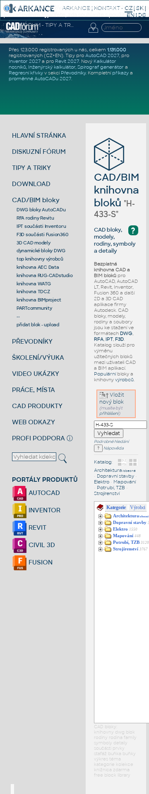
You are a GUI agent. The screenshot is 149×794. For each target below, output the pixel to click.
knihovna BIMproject (39, 300)
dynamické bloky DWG (41, 251)
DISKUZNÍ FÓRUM (39, 151)
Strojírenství (107, 493)
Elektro (101, 482)
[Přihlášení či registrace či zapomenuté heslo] (93, 33)
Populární (105, 374)
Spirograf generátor (100, 67)
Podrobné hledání (111, 441)
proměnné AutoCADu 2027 (40, 78)
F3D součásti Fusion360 (42, 234)
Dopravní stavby (115, 476)
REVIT (36, 527)
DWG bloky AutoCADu (41, 210)
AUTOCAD (43, 493)
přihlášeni (108, 413)
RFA (98, 339)
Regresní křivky (26, 73)
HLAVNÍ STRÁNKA (39, 135)
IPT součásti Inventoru (41, 226)
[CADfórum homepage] (22, 31)
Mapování (124, 482)
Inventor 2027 (25, 61)
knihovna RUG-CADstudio (45, 275)
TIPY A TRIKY (31, 168)
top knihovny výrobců (40, 259)
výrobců (124, 380)
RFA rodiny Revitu (35, 218)
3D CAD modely (33, 243)
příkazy (120, 73)
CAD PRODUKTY (37, 406)
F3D (119, 339)
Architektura (115, 470)
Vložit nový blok (111, 398)
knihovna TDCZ (33, 291)
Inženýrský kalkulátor (51, 67)
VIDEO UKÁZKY (35, 374)
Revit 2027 (67, 61)
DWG (126, 333)
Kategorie (116, 507)
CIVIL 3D (41, 545)
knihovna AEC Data (38, 267)
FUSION (40, 562)
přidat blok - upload (38, 325)
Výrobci (137, 507)
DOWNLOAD (31, 184)
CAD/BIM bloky (36, 200)
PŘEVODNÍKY (32, 341)
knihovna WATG (34, 284)
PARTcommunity (34, 308)
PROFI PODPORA (38, 438)
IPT (109, 339)
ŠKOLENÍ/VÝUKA (38, 357)
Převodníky (73, 73)
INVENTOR (43, 510)
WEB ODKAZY (33, 422)
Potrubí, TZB (111, 487)
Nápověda (113, 448)
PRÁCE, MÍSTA (33, 390)
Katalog (103, 462)
